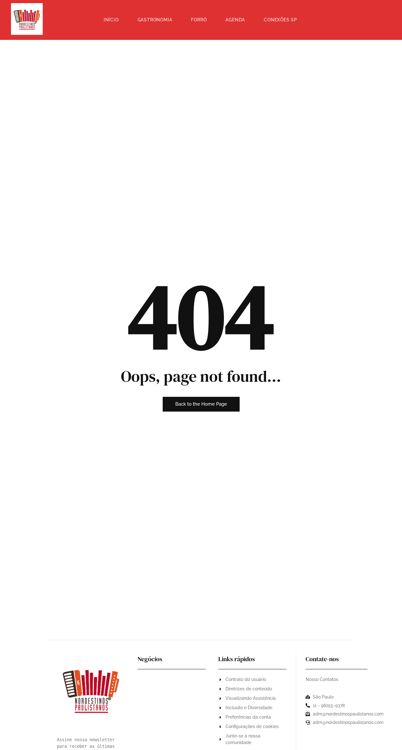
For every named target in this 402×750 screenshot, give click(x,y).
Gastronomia (155, 19)
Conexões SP (280, 19)
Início (111, 19)
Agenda (235, 19)
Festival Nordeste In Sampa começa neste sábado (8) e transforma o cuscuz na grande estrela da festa (170, 729)
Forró (199, 19)
